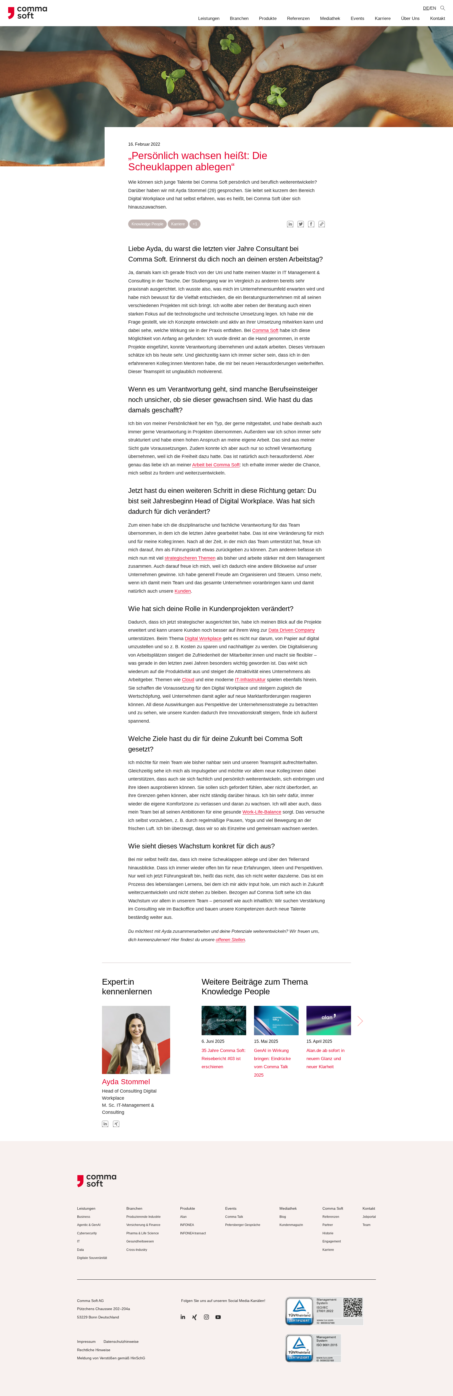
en (433, 8)
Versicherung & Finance (143, 1225)
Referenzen (298, 18)
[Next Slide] (360, 1021)
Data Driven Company (291, 630)
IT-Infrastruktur (250, 679)
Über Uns (410, 18)
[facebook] (311, 224)
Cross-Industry (136, 1250)
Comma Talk (234, 1217)
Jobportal (369, 1217)
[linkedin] (290, 224)
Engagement (331, 1241)
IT (78, 1241)
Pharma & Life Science (142, 1233)
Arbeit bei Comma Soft (216, 464)
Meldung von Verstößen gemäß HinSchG (111, 1358)
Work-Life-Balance (261, 812)
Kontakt (437, 18)
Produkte (268, 18)
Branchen (239, 18)
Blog (282, 1217)
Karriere (383, 18)
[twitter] (301, 224)
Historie (327, 1233)
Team (366, 1225)
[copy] (322, 224)
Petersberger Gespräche (242, 1225)
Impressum (86, 1341)
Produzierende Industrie (143, 1217)
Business (83, 1217)
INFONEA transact (193, 1233)
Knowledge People (147, 224)
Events (357, 18)
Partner (327, 1225)
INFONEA (187, 1225)
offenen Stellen (230, 939)
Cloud (188, 679)
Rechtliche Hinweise (93, 1350)
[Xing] (194, 1319)
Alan (183, 1217)
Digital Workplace (203, 638)
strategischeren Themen (190, 558)
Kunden (183, 591)
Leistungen (208, 18)
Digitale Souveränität (92, 1258)
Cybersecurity (87, 1233)
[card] (224, 1020)
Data (80, 1250)
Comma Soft (265, 330)
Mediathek (330, 18)
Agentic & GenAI (88, 1225)
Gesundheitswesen (140, 1241)
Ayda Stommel (126, 1082)
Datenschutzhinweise (121, 1341)
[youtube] (218, 1319)
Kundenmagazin (291, 1225)
